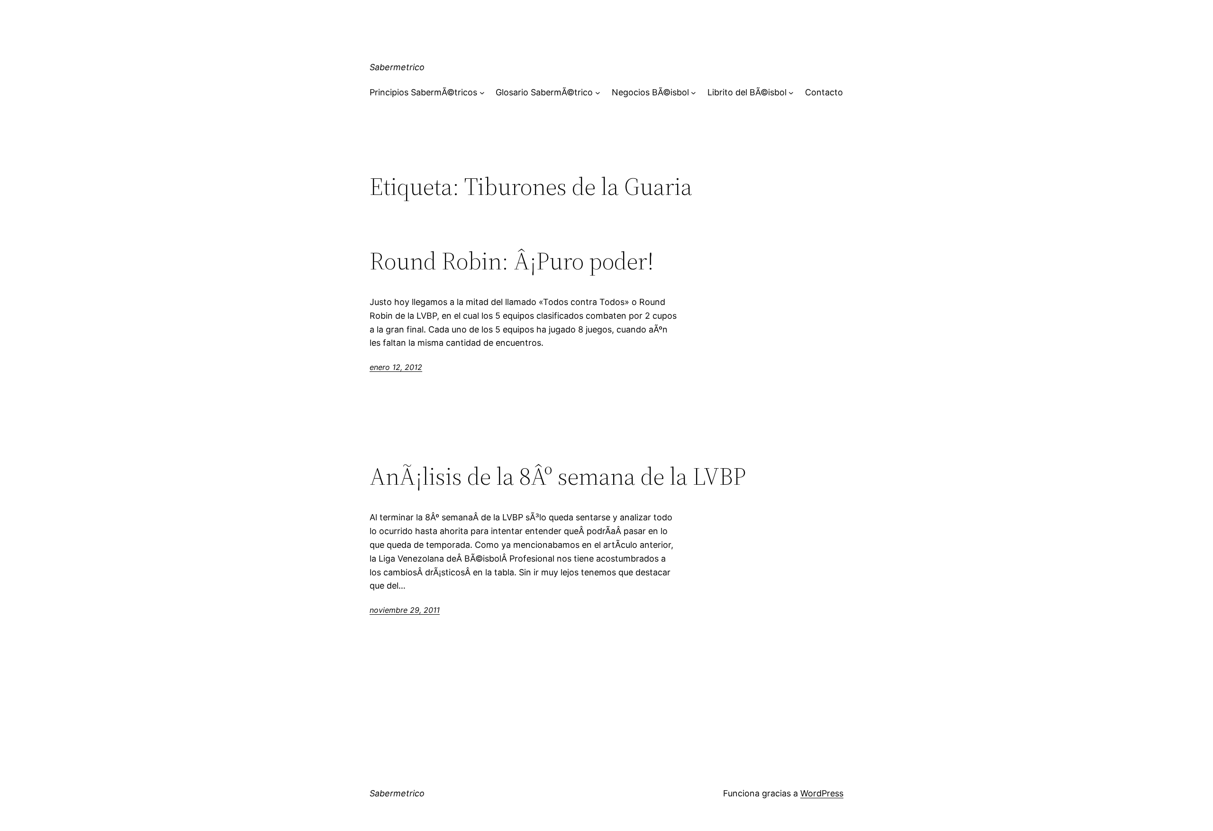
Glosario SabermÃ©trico (544, 92)
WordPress (821, 793)
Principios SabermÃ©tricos (423, 92)
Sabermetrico (397, 67)
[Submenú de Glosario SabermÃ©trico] (597, 92)
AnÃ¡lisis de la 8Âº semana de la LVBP (558, 476)
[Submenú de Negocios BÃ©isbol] (693, 92)
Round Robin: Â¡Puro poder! (512, 261)
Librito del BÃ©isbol (747, 92)
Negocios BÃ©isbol (650, 92)
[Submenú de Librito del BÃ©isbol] (791, 92)
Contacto (824, 92)
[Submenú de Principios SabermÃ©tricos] (482, 92)
